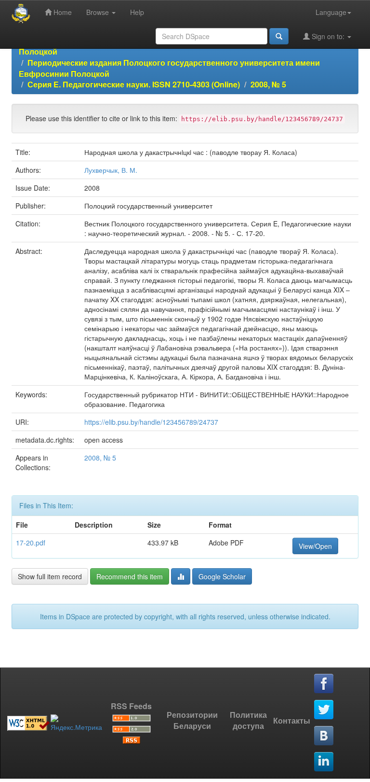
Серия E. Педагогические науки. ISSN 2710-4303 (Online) (133, 84)
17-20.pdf (30, 542)
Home (62, 12)
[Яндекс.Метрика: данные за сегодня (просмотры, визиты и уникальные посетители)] (76, 723)
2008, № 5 (268, 84)
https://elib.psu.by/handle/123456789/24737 (151, 422)
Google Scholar (222, 576)
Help (137, 12)
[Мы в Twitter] (324, 710)
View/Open (315, 546)
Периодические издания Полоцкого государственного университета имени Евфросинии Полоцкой (169, 68)
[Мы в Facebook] (324, 684)
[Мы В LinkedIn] (324, 762)
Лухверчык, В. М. (110, 170)
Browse (98, 12)
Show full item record (50, 576)
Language (331, 12)
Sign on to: (328, 36)
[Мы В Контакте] (324, 736)
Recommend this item (129, 576)
